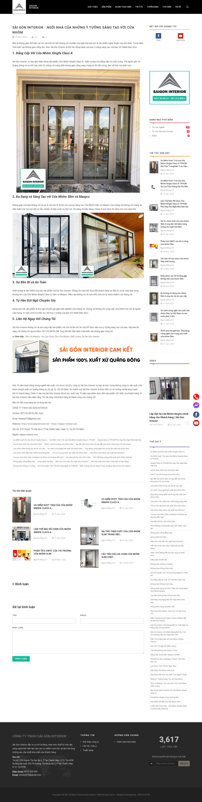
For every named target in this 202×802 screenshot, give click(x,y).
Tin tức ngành (158, 127)
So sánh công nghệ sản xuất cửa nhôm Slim (65, 449)
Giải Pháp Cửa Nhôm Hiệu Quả (162, 670)
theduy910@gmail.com (30, 775)
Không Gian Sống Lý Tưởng (24, 466)
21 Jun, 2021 (175, 425)
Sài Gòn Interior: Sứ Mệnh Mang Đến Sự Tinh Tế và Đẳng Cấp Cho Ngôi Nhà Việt (168, 633)
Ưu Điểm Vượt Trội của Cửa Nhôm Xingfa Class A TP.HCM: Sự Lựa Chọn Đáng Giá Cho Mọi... (175, 184)
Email (83, 615)
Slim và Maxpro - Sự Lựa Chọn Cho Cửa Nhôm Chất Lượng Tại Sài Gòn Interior (62, 336)
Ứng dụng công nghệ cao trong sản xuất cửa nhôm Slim (107, 449)
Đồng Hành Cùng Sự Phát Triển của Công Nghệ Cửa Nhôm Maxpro (169, 589)
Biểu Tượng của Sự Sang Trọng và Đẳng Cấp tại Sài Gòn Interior (105, 466)
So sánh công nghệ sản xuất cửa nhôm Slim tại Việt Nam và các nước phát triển (175, 313)
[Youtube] (196, 423)
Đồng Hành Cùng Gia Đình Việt (162, 607)
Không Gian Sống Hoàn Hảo (161, 568)
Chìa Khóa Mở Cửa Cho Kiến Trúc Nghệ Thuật (168, 675)
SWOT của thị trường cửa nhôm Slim (59, 444)
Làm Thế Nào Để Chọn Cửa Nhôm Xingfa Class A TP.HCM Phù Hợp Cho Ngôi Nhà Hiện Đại (174, 204)
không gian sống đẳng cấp (24, 461)
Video (154, 135)
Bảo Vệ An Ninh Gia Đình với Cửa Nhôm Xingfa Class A (168, 691)
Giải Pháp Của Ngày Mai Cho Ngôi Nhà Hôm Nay (167, 601)
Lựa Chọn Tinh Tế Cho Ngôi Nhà (163, 666)
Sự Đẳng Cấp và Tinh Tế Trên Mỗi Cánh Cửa (167, 580)
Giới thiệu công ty (91, 742)
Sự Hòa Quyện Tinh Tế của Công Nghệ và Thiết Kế (57, 466)
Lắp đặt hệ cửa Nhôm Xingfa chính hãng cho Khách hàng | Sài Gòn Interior (169, 417)
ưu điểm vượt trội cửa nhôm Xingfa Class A (30, 440)
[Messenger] (196, 405)
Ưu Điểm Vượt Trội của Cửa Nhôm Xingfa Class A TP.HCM (72, 440)
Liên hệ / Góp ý (89, 746)
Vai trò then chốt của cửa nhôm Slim (27, 444)
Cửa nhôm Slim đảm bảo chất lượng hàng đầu (31, 453)
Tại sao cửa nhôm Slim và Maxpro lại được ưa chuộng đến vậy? (38, 457)
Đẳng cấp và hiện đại (158, 560)
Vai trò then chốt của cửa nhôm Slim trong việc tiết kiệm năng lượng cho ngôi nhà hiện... (175, 224)
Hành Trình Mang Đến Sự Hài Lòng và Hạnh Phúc (167, 554)
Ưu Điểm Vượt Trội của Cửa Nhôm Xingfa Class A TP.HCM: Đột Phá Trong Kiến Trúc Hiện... (175, 163)
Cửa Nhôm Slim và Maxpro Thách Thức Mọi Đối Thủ (167, 660)
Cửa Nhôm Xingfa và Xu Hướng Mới (164, 697)
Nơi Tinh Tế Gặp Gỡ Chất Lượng (163, 646)
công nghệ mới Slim (45, 461)
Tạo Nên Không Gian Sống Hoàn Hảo (165, 595)
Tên (14, 615)
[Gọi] (196, 396)
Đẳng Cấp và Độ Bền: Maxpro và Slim (165, 655)
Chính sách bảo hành (126, 742)
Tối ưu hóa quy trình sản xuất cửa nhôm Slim (69, 453)
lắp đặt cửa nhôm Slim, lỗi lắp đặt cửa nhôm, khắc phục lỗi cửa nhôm (103, 444)
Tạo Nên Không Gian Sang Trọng (163, 650)
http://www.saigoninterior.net (35, 424)
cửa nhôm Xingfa (63, 385)
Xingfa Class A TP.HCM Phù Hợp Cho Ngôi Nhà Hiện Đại (119, 440)
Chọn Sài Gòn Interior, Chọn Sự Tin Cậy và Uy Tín (168, 612)
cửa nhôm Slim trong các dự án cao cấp (29, 449)
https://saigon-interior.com (64, 424)
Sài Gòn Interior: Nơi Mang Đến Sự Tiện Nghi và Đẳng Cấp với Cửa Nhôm (169, 626)
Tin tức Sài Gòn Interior (162, 131)
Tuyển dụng (88, 750)
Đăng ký (184, 763)
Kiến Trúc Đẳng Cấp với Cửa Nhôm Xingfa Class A (166, 640)
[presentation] (184, 423)
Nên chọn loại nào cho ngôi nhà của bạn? (72, 461)
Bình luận (17, 628)
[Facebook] (196, 414)
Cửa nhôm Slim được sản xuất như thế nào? (107, 453)
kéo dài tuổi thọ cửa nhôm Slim (78, 457)
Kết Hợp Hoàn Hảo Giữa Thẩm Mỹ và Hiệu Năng (110, 461)
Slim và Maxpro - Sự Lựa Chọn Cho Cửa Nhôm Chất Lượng (168, 684)
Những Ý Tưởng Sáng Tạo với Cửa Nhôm (166, 679)
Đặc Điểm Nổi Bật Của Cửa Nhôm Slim (165, 702)
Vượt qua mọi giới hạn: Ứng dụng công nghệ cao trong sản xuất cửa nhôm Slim (175, 334)
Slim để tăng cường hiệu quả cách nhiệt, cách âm (112, 457)
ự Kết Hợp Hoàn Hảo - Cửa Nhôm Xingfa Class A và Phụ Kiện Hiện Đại (168, 707)
